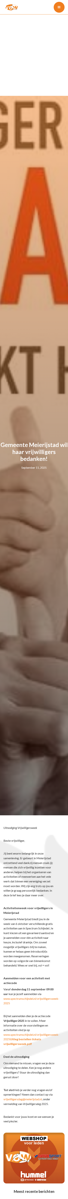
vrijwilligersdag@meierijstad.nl (22, 1099)
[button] (59, 7)
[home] (10, 7)
